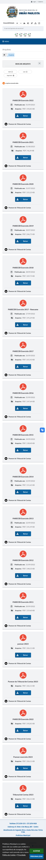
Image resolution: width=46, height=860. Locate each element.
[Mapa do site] (35, 23)
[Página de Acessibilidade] (39, 23)
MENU (7, 41)
